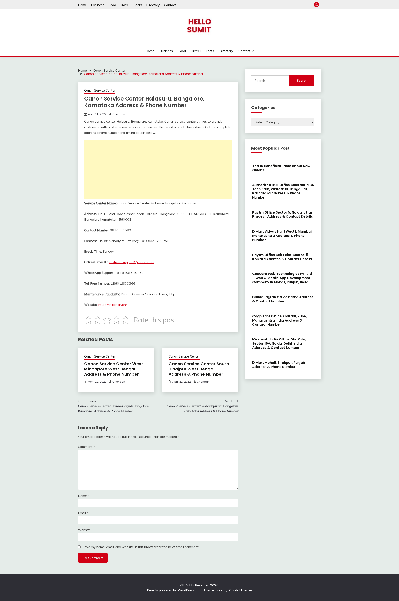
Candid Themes (241, 590)
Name (83, 496)
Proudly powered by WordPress (171, 590)
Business (97, 5)
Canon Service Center (99, 90)
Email (83, 513)
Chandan (118, 114)
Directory (153, 5)
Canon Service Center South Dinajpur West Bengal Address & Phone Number (199, 369)
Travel (124, 5)
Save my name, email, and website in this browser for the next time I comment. (141, 547)
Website (84, 530)
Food (112, 5)
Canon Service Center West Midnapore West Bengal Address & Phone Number (113, 369)
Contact (170, 5)
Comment (86, 447)
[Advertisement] (158, 169)
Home (82, 5)
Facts (138, 5)
